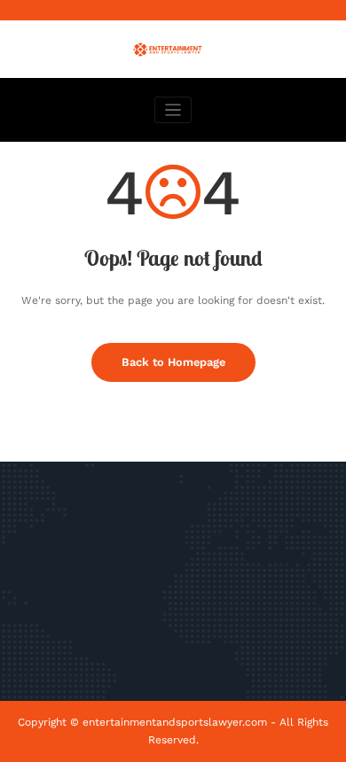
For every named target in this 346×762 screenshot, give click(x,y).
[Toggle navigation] (173, 110)
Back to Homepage (173, 362)
